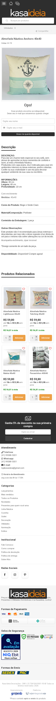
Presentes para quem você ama (15, 505)
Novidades (5, 502)
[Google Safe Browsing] (46, 637)
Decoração (6, 520)
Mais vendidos (7, 494)
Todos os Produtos (9, 498)
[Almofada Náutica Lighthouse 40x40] (14, 314)
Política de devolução (10, 552)
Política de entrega (9, 556)
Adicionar (19, 338)
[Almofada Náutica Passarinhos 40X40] (41, 373)
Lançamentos (7, 491)
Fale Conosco (7, 545)
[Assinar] (28, 438)
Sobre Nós (5, 559)
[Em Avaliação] (10, 647)
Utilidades (8, 28)
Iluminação (6, 527)
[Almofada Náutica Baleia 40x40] (14, 373)
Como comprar (7, 548)
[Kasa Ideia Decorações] (28, 11)
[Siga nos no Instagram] (14, 574)
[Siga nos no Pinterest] (25, 574)
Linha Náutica (7, 509)
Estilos (4, 531)
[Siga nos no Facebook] (4, 574)
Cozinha (4, 513)
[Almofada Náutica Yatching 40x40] (41, 314)
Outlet (3, 516)
